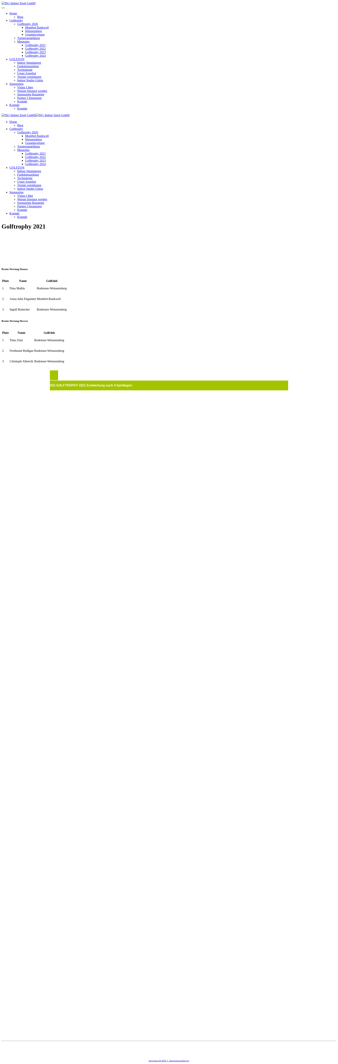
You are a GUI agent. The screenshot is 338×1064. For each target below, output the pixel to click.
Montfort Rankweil (37, 27)
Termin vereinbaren (29, 76)
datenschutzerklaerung (179, 1060)
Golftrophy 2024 (35, 55)
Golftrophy (16, 20)
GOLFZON (16, 59)
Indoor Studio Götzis (30, 80)
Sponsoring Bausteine (30, 94)
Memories (23, 41)
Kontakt (22, 101)
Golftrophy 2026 (27, 24)
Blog (20, 17)
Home (13, 13)
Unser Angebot (26, 73)
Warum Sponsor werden (32, 91)
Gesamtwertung (35, 34)
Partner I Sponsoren (29, 98)
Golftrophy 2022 (35, 48)
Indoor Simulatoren (29, 62)
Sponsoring (16, 84)
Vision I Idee (25, 87)
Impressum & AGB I (159, 1060)
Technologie (24, 69)
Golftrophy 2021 (35, 45)
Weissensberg (33, 31)
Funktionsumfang (28, 66)
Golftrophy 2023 (35, 52)
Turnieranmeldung (28, 38)
